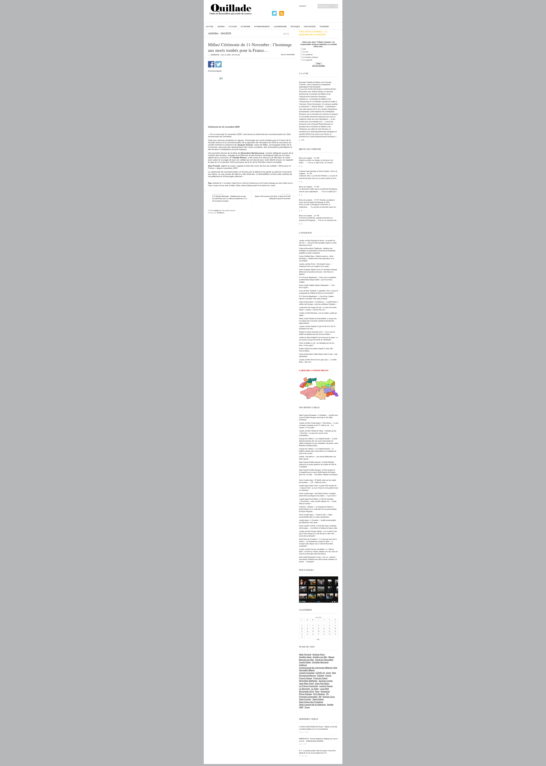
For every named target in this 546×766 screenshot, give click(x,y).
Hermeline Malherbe (308, 681)
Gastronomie (280, 26)
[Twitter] (288, 34)
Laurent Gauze (326, 686)
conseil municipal (306, 673)
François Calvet (320, 678)
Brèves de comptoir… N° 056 (309, 215)
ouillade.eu (217, 210)
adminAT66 (215, 55)
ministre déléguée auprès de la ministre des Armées (258, 185)
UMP (301, 707)
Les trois (306, 52)
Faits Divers (310, 26)
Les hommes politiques (310, 57)
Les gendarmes (308, 54)
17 (302, 631)
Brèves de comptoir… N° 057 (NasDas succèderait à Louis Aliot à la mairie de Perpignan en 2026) (317, 201)
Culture (232, 26)
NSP (304, 49)
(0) (303, 140)
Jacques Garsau (218, 185)
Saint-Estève (318, 699)
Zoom (307, 707)
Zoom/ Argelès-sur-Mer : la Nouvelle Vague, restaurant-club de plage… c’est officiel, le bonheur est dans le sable (318, 526)
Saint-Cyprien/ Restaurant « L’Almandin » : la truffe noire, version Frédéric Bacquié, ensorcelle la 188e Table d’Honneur (318, 417)
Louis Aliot (324, 689)
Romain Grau (329, 697)
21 (324, 631)
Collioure (303, 665)
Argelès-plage (305, 657)
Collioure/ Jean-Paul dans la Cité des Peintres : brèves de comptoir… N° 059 (318, 172)
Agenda (221, 26)
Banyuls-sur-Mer (306, 660)
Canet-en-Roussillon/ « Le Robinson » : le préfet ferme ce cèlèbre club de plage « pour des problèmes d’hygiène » (318, 303)
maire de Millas (230, 185)
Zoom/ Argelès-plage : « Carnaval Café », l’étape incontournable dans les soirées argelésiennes (315, 515)
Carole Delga (305, 662)
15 (329, 628)
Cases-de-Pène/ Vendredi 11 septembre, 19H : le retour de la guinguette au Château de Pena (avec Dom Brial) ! (318, 291)
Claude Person (236, 183)
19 (313, 631)
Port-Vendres (319, 694)
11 (307, 628)
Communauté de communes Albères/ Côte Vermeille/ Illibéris (318, 669)
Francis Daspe (305, 678)
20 (318, 631)
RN (320, 697)
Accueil (210, 26)
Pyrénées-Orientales (308, 697)
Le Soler (315, 689)
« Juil (317, 639)
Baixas (331, 657)
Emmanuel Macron (307, 675)
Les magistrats (307, 60)
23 (335, 631)
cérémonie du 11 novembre (221, 183)
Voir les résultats (318, 66)
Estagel (320, 675)
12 (313, 628)
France (328, 675)
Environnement (262, 26)
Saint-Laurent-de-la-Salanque (312, 704)
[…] (300, 140)
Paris (317, 691)
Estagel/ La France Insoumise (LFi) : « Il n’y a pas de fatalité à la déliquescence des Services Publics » (317, 333)
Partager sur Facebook (211, 64)
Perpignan (325, 691)
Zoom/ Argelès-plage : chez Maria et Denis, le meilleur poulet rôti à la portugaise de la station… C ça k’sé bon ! (318, 494)
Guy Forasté (263, 183)
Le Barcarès (304, 689)
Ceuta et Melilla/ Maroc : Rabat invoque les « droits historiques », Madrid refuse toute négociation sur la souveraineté (316, 258)
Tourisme (324, 26)
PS (327, 694)
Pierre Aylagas (305, 694)
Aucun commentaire (288, 54)
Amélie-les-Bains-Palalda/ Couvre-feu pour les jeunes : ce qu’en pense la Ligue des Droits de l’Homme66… (318, 338)
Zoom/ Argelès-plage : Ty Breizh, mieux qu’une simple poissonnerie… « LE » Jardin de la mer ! (317, 481)
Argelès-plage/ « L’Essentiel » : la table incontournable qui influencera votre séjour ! (317, 521)
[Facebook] (285, 34)
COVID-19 (320, 673)
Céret (328, 673)
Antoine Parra (318, 654)
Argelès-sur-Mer (320, 657)
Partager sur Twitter (218, 64)
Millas (238, 185)
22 (329, 631)
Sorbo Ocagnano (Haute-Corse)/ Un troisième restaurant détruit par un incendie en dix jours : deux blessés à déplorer (318, 271)
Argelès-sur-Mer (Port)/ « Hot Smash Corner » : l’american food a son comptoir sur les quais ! (315, 265)
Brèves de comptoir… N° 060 (309, 158)
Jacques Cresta (325, 681)
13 (318, 628)
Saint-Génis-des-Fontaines (311, 702)
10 (302, 628)
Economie (245, 26)
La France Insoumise (308, 686)
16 (335, 628)
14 (324, 628)
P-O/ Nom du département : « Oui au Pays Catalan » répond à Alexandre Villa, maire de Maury (317, 297)
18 (307, 631)
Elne (334, 673)
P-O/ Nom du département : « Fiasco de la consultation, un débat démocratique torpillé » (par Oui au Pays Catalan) (317, 279)
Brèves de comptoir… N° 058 (309, 186)
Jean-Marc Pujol (306, 683)
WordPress (220, 212)
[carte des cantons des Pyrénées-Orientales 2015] (319, 389)
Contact (302, 6)
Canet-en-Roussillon (324, 660)
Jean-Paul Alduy (322, 683)
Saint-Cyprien (305, 699)
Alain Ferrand (305, 654)
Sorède (330, 704)
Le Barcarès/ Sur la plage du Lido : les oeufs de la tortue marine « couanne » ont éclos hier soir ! (318, 308)
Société (226, 33)
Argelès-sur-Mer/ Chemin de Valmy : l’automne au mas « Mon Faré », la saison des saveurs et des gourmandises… (317, 433)
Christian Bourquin (320, 662)
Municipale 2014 (306, 691)
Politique (295, 26)
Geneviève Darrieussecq (250, 183)
